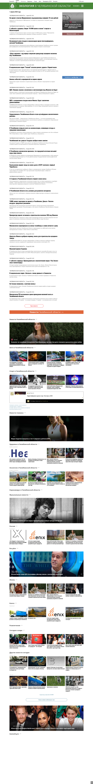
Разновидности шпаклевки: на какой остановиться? (17, 405)
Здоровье (29, 1)
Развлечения (14, 625)
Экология (23, 1)
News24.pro (12, 606)
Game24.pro (14, 734)
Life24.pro (11, 582)
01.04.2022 (76, 6)
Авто (40, 1)
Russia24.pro (12, 528)
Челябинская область (17, 15)
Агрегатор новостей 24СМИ (46, 694)
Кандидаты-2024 (47, 1)
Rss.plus (55, 1)
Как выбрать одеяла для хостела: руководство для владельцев (19, 407)
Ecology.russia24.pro (13, 470)
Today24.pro (12, 633)
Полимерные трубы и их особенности (15, 406)
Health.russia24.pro (13, 446)
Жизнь (12, 580)
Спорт (35, 1)
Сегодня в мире (15, 630)
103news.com (12, 655)
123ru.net (81, 1)
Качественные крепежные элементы (15, 409)
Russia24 (11, 1)
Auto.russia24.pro (13, 350)
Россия (12, 526)
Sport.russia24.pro (13, 373)
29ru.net (11, 674)
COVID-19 (17, 1)
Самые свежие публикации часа (46, 700)
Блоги (11, 603)
